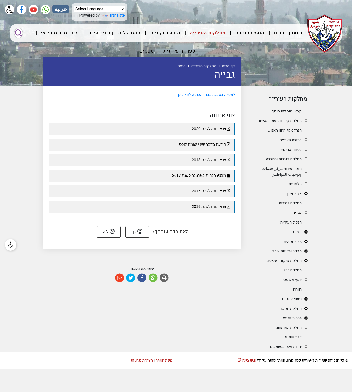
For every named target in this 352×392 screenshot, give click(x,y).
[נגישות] (9, 9)
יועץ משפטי (292, 280)
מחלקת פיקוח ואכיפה (284, 260)
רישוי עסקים (292, 299)
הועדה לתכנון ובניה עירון (114, 33)
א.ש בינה (247, 360)
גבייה (297, 213)
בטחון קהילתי (291, 149)
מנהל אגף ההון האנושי (284, 130)
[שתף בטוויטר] (131, 278)
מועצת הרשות (249, 33)
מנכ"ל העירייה (291, 222)
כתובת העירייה (291, 140)
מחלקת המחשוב (289, 327)
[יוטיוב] (33, 9)
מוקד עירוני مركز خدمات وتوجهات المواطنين (282, 171)
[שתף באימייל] (119, 278)
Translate (117, 15)
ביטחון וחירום (288, 33)
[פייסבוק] (21, 9)
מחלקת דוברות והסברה (284, 159)
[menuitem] (283, 33)
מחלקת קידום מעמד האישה (280, 121)
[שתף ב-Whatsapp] (153, 278)
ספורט (296, 232)
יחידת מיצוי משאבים (286, 347)
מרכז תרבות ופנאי (60, 33)
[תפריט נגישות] (10, 245)
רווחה (297, 289)
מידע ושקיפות (165, 33)
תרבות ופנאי (292, 318)
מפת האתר (164, 360)
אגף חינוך (294, 193)
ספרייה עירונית (179, 51)
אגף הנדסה (293, 241)
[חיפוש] (18, 33)
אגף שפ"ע (293, 337)
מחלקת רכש (292, 270)
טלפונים (295, 184)
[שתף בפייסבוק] (142, 278)
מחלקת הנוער (291, 308)
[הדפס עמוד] (164, 278)
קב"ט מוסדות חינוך (287, 111)
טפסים (146, 51)
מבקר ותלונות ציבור (287, 251)
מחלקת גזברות (290, 203)
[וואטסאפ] (45, 9)
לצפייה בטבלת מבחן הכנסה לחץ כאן (206, 95)
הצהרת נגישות (142, 360)
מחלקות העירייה (207, 33)
